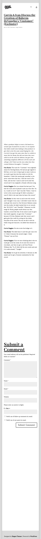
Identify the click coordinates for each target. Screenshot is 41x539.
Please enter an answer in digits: (14, 405)
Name (6, 381)
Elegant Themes (17, 536)
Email (6, 389)
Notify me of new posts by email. (16, 420)
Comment (7, 360)
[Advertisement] (20, 54)
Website (6, 397)
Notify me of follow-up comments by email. (19, 416)
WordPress (33, 536)
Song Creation (19, 27)
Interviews (12, 27)
